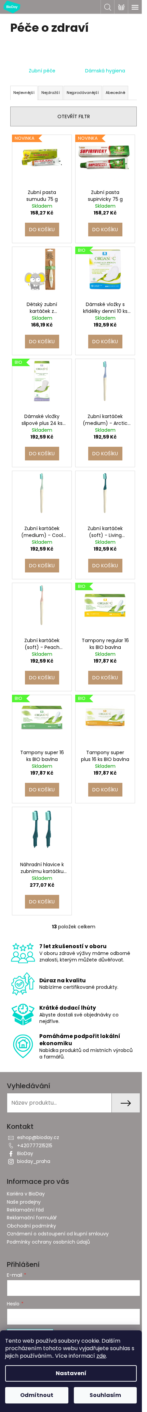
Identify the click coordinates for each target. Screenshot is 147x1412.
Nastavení (71, 1373)
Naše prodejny (24, 1202)
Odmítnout (36, 1395)
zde (101, 1356)
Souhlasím (105, 1395)
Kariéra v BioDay (26, 1193)
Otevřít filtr (73, 116)
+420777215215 (34, 1145)
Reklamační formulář (32, 1217)
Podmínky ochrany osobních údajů (48, 1241)
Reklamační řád (25, 1209)
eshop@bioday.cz (38, 1137)
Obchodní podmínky (31, 1225)
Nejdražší (50, 92)
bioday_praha (33, 1161)
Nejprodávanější (83, 92)
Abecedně (115, 92)
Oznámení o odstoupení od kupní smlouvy (58, 1233)
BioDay (25, 1153)
